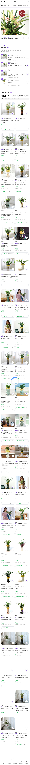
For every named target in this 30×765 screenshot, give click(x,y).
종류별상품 (14, 5)
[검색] (25, 1)
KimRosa (9, 62)
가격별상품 (20, 5)
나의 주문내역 (3, 5)
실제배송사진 (25, 5)
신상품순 (14, 95)
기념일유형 (9, 5)
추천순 (4, 95)
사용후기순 (21, 95)
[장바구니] (28, 1)
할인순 (9, 95)
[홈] (4, 1)
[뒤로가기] (2, 1)
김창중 (9, 54)
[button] (25, 38)
